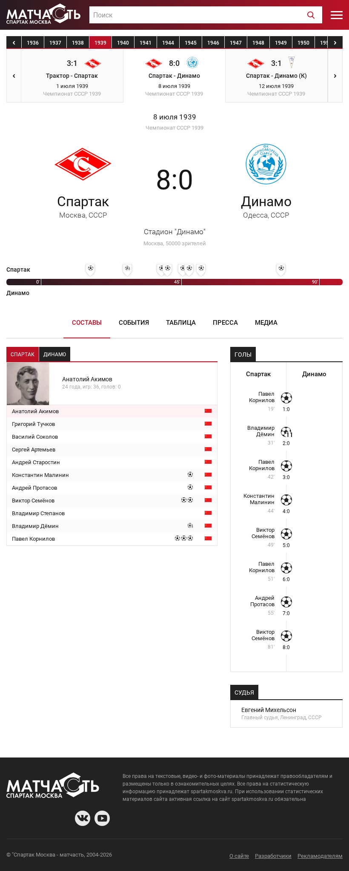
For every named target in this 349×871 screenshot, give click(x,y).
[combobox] (205, 14)
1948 (258, 43)
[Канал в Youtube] (102, 818)
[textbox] (206, 15)
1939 (100, 43)
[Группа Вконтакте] (82, 818)
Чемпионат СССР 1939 (174, 128)
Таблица (181, 322)
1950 (303, 43)
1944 (168, 43)
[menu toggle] (336, 14)
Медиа (266, 322)
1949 (281, 43)
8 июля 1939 (174, 117)
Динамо (266, 206)
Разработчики (273, 856)
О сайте (239, 856)
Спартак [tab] (22, 354)
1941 (146, 43)
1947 (236, 43)
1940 (123, 43)
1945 (191, 43)
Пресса (225, 322)
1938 (78, 43)
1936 (33, 43)
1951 (326, 43)
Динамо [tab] (54, 354)
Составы (87, 322)
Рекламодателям (320, 856)
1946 (213, 43)
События (134, 322)
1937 (55, 43)
